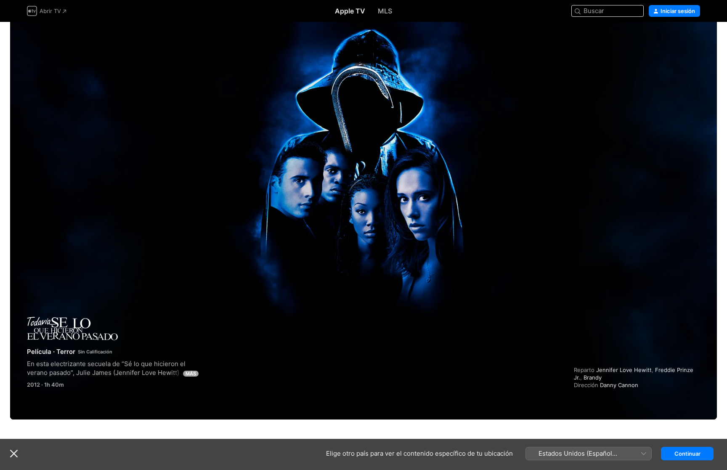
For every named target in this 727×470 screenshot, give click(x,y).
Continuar (687, 453)
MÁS (191, 374)
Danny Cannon (619, 385)
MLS (385, 11)
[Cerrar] (14, 453)
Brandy (593, 377)
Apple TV (350, 11)
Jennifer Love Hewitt (624, 369)
